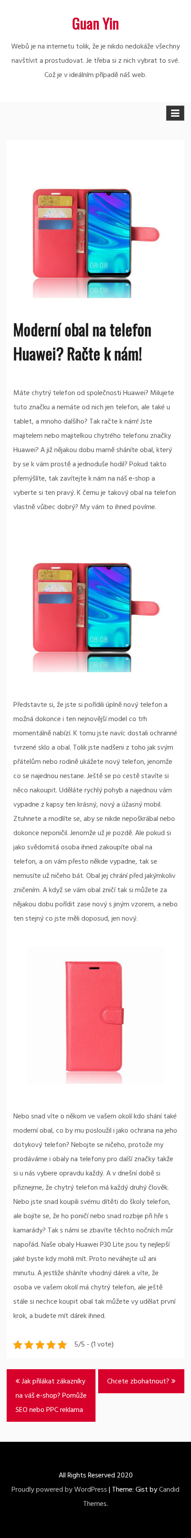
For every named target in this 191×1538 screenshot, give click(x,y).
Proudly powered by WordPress (59, 1490)
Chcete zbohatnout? (138, 1381)
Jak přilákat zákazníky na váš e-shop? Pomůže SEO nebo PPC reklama (51, 1396)
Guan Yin (95, 22)
